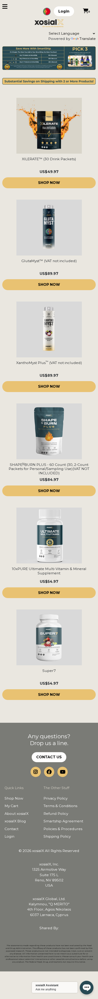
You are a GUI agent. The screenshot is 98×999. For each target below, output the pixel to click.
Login (64, 11)
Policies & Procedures (63, 829)
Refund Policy (56, 813)
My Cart (11, 806)
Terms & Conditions (60, 806)
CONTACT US (49, 757)
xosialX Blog (15, 821)
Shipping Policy (57, 836)
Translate (88, 38)
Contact (11, 829)
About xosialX (16, 813)
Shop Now (14, 798)
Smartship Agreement (63, 821)
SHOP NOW (49, 183)
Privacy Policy (55, 798)
